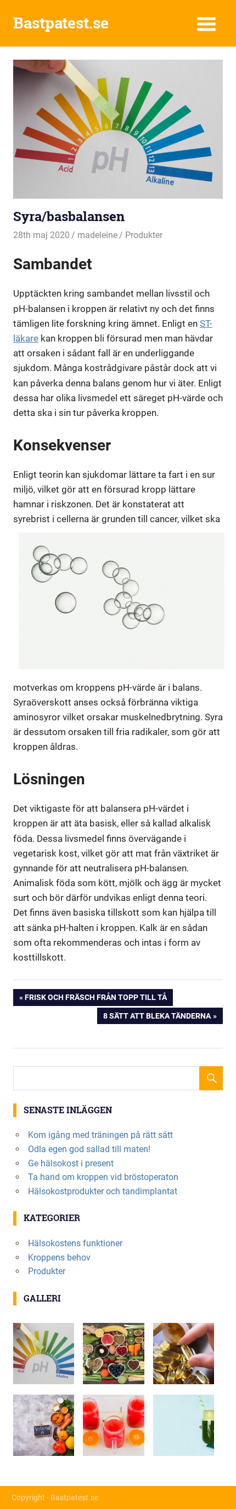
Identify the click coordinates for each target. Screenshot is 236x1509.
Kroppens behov (59, 1257)
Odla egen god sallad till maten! (89, 1149)
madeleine (97, 235)
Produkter (143, 235)
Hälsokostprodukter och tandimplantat (102, 1191)
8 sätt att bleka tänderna (157, 1018)
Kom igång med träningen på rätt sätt (100, 1135)
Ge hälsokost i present (71, 1163)
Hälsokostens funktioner (75, 1243)
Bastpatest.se (61, 23)
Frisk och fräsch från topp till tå (95, 999)
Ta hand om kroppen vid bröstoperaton (103, 1177)
